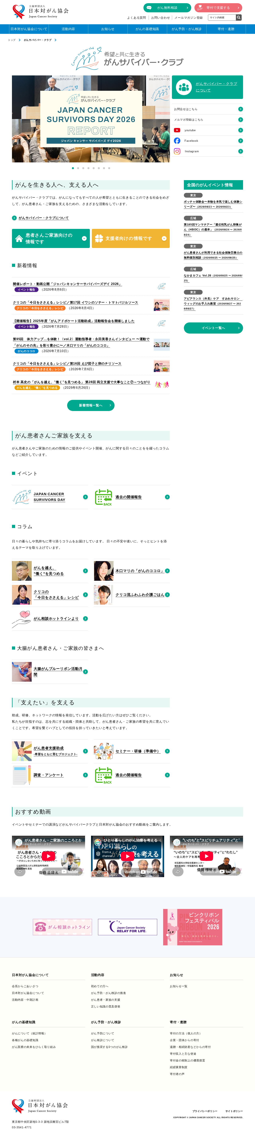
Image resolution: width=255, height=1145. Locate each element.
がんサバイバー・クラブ (38, 40)
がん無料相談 (167, 7)
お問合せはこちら (186, 109)
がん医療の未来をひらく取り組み (34, 1046)
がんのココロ (26, 351)
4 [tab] (88, 168)
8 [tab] (109, 168)
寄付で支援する (218, 7)
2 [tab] (78, 168)
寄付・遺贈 (226, 29)
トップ (12, 40)
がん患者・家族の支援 (105, 999)
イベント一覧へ (213, 328)
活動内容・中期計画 (25, 999)
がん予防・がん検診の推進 (108, 993)
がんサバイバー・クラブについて (44, 218)
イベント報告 (26, 289)
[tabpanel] (91, 118)
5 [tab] (94, 168)
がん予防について (103, 1033)
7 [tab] (104, 168)
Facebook (191, 140)
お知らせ (108, 29)
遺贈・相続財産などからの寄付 (190, 1046)
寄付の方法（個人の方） (186, 1033)
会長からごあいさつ (25, 986)
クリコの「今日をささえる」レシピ (40, 308)
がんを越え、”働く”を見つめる (37, 387)
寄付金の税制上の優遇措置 (187, 1060)
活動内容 (68, 29)
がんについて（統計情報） (29, 1033)
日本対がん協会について (29, 29)
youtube (190, 130)
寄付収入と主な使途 (183, 1053)
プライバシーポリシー (205, 1111)
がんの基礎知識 (147, 29)
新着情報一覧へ (91, 405)
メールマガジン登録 (189, 17)
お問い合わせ (160, 17)
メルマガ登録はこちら (188, 119)
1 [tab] (73, 168)
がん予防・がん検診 (187, 29)
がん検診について (103, 1040)
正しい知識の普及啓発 (105, 1006)
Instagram (192, 151)
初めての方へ (100, 986)
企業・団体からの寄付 (184, 1040)
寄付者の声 (177, 1074)
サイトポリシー (234, 1111)
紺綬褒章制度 (178, 1067)
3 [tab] (83, 168)
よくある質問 (136, 17)
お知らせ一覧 (178, 986)
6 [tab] (99, 168)
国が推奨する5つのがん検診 (109, 1046)
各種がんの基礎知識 (25, 1040)
